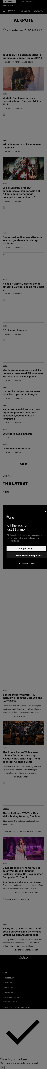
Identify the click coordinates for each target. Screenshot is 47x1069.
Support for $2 (26, 548)
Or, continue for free (26, 563)
